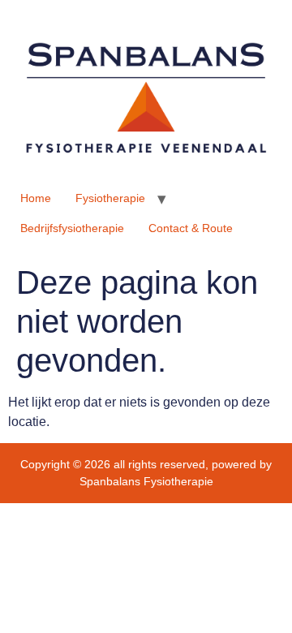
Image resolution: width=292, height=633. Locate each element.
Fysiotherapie (110, 198)
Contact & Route (190, 228)
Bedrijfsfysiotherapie (72, 228)
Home (35, 198)
